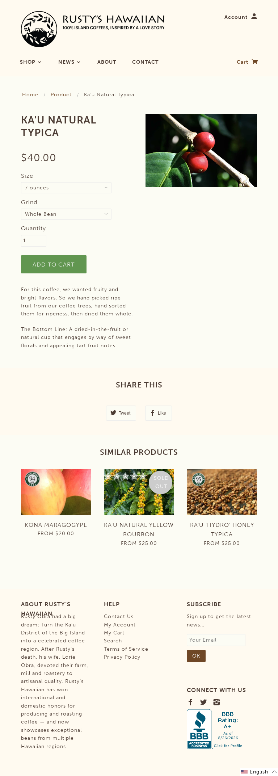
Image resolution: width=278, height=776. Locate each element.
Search (113, 641)
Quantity (33, 228)
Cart (243, 62)
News (67, 62)
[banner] (93, 29)
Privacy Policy (122, 657)
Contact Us (119, 616)
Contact (145, 62)
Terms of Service (126, 649)
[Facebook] (190, 702)
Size (27, 175)
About (106, 62)
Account (236, 17)
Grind (29, 202)
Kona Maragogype (56, 524)
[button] (259, 772)
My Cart (114, 633)
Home (30, 95)
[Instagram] (216, 702)
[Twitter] (203, 702)
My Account (120, 625)
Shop (28, 62)
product (61, 95)
